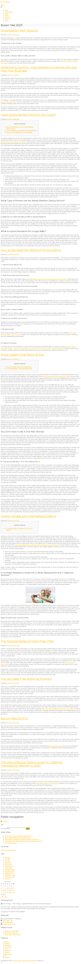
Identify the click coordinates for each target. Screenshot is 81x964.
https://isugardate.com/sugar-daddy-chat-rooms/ (55, 376)
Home (6, 10)
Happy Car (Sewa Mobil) (12, 931)
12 (10, 888)
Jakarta (7, 941)
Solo (6, 948)
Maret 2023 (8, 864)
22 (2, 892)
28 (14, 892)
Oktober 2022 (9, 873)
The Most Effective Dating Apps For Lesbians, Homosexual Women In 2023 (32, 764)
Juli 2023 (7, 857)
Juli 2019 (7, 879)
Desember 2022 (10, 870)
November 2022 (10, 871)
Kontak (7, 19)
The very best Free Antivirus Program (26, 678)
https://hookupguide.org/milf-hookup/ (47, 783)
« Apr (2, 897)
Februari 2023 (9, 866)
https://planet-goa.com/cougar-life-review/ (13, 142)
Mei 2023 (7, 861)
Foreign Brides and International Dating (28, 516)
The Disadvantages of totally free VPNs (27, 641)
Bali (6, 956)
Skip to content (5, 2)
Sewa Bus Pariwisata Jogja (8, 850)
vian (8, 35)
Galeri (6, 14)
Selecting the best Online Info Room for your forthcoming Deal (23, 841)
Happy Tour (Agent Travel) (12, 934)
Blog (6, 21)
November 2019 (10, 877)
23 (4, 892)
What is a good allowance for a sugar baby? (19, 132)
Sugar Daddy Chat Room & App (22, 354)
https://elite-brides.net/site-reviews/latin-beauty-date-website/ (48, 279)
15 (2, 890)
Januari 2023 (8, 868)
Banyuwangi (8, 954)
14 (14, 888)
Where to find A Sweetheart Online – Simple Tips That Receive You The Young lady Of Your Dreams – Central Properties (38, 347)
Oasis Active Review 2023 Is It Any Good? (28, 114)
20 (12, 890)
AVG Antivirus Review (11, 843)
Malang (7, 952)
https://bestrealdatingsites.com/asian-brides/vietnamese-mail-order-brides (37, 545)
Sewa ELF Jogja (16, 960)
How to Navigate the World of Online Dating (31, 250)
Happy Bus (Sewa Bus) (11, 933)
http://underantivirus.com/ (54, 746)
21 (14, 890)
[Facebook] (1, 5)
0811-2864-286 (7, 920)
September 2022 (10, 875)
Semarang (8, 945)
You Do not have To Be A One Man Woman (18, 367)
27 (12, 892)
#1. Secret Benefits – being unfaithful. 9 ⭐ (19, 368)
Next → (6, 821)
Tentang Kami (9, 12)
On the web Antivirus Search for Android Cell (18, 836)
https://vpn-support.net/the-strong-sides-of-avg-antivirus (58, 708)
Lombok (7, 957)
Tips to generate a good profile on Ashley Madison (21, 130)
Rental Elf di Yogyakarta (30, 960)
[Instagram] (2, 5)
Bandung (7, 943)
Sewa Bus (7, 17)
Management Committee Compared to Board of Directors (22, 839)
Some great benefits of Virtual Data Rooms (17, 837)
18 (8, 890)
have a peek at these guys (8, 102)
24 (6, 892)
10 (6, 888)
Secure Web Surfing (14, 718)
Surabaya (7, 950)
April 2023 (8, 863)
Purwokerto (8, 947)
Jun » (6, 897)
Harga (6, 15)
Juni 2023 (7, 859)
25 (8, 892)
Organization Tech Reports (19, 30)
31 (6, 895)
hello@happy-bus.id (9, 924)
